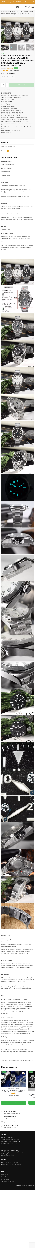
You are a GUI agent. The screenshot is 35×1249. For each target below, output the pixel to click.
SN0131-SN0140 (13, 11)
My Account (4, 1174)
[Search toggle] (26, 7)
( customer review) (14, 70)
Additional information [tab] (8, 146)
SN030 (31, 1060)
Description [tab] (4, 142)
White (8, 77)
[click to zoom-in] (17, 30)
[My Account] (29, 7)
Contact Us (4, 1177)
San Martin (22, 1185)
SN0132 (20, 11)
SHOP (6, 11)
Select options (14, 1103)
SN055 (17, 1088)
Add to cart (21, 85)
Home (2, 11)
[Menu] (3, 7)
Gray (13, 77)
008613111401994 (12, 1162)
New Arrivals (11, 1060)
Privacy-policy (5, 1179)
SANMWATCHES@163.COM (14, 1164)
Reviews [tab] (4, 151)
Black (3, 77)
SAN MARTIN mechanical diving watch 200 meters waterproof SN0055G (13, 1091)
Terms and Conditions (7, 1181)
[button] (31, 30)
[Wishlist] (23, 1073)
